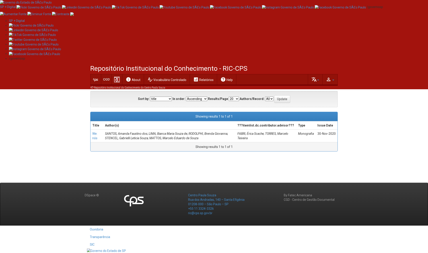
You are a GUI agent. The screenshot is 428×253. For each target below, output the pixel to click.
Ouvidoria (96, 229)
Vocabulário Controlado (166, 79)
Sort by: (143, 99)
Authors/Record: (252, 99)
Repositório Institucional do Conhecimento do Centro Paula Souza (129, 87)
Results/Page (218, 99)
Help (226, 79)
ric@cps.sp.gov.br (200, 213)
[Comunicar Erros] (72, 13)
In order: (179, 99)
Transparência (100, 237)
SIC (92, 244)
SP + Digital (8, 7)
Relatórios (203, 79)
